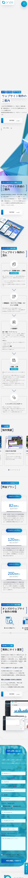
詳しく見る (6, 127)
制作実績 (11, 120)
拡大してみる (17, 438)
